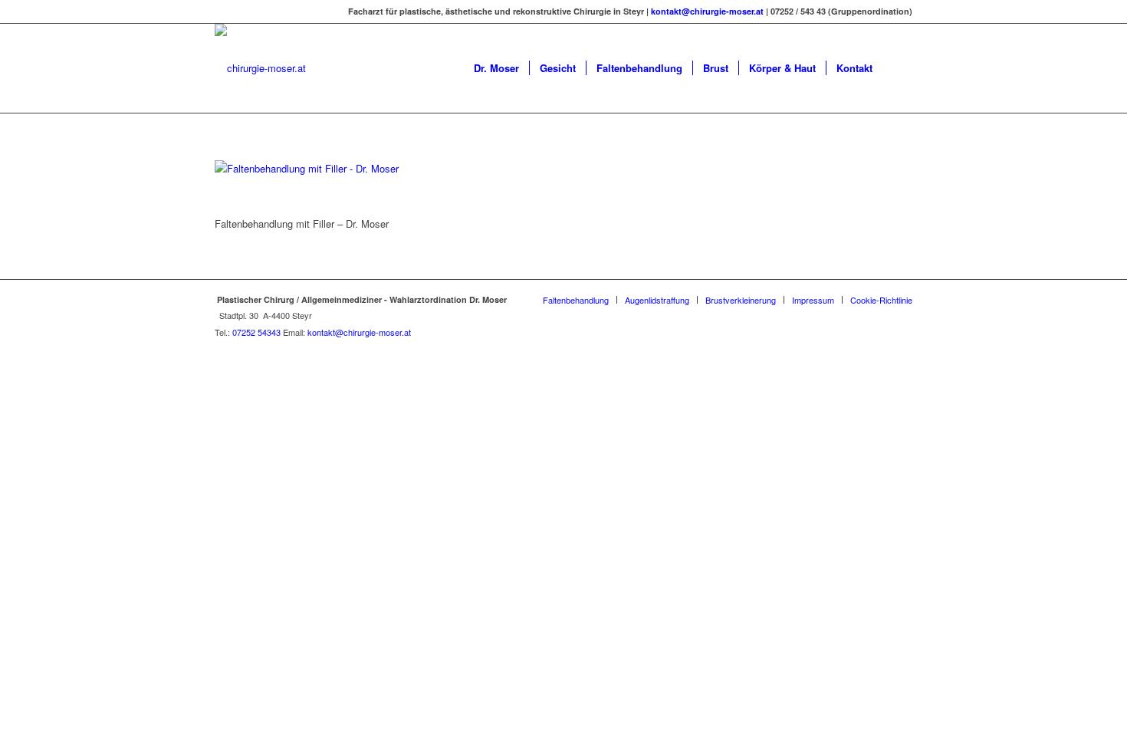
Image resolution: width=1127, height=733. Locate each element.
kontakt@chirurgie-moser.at (707, 11)
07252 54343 (256, 332)
